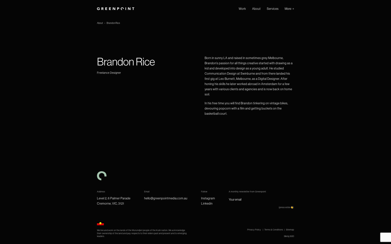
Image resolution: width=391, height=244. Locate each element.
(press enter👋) (286, 207)
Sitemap (290, 229)
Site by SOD (289, 236)
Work (242, 8)
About (256, 8)
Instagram (208, 198)
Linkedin (207, 203)
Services (273, 8)
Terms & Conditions (273, 229)
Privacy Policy (254, 229)
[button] (289, 8)
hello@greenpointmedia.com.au (165, 198)
